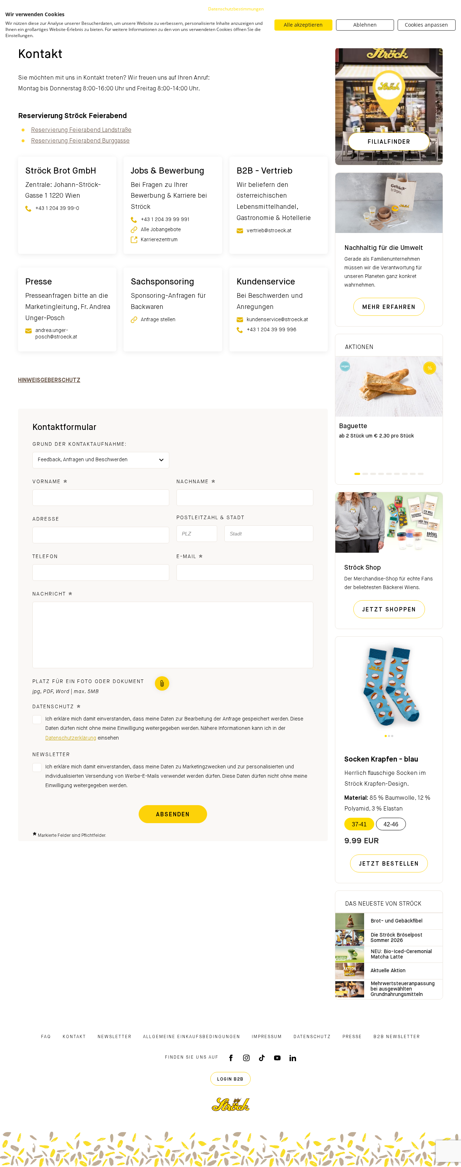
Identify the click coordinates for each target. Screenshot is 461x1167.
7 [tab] (405, 474)
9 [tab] (421, 474)
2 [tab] (365, 474)
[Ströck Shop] (389, 522)
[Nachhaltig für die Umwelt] (389, 203)
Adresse (45, 519)
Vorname (50, 482)
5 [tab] (389, 474)
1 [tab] (357, 474)
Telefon (45, 556)
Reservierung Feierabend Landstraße (81, 130)
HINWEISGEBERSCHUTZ (49, 380)
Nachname (196, 482)
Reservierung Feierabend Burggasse (80, 141)
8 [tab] (413, 474)
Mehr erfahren (393, 307)
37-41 (359, 824)
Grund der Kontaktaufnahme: (79, 444)
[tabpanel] (389, 414)
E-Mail (189, 557)
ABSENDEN (173, 815)
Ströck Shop (362, 568)
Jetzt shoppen (393, 610)
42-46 (391, 824)
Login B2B (230, 1079)
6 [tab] (397, 474)
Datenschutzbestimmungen (236, 9)
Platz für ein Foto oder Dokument (88, 681)
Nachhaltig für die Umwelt (383, 248)
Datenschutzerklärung (70, 738)
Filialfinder (389, 142)
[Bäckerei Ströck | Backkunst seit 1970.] (231, 1104)
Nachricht (52, 595)
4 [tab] (381, 474)
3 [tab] (373, 474)
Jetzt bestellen (389, 864)
